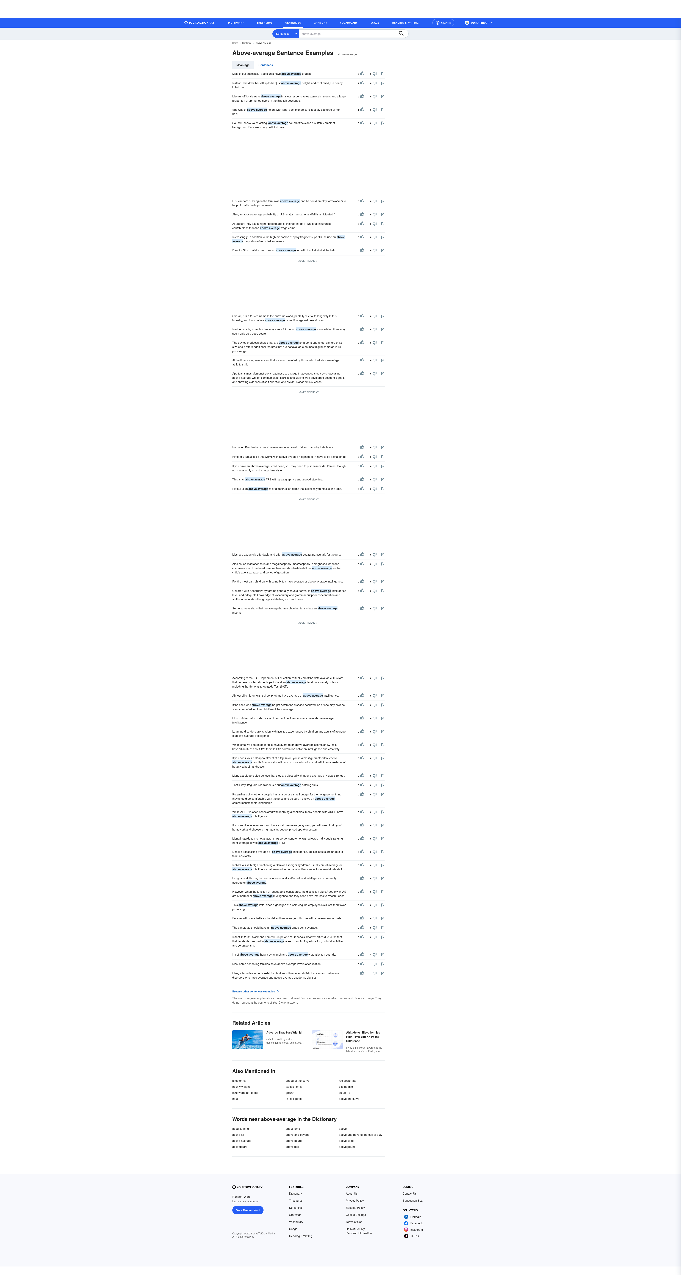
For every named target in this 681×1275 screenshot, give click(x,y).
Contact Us (410, 1193)
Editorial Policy (355, 1208)
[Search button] (403, 34)
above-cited (346, 1141)
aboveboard (239, 1147)
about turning (240, 1129)
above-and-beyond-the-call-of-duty (360, 1135)
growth (290, 1093)
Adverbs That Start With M (283, 1032)
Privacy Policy (355, 1200)
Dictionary (295, 1193)
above (343, 1129)
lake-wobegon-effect (245, 1093)
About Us (352, 1193)
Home (235, 42)
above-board (294, 1141)
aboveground (347, 1147)
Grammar (295, 1215)
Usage (293, 1229)
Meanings (243, 65)
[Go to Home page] (199, 22)
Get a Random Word (248, 1210)
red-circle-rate (347, 1081)
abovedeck (293, 1147)
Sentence (246, 42)
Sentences (282, 34)
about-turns (293, 1129)
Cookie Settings (356, 1215)
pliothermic (346, 1087)
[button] (443, 22)
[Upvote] (362, 74)
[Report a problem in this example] (382, 74)
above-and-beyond (297, 1135)
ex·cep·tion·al (294, 1087)
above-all (238, 1135)
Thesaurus (296, 1200)
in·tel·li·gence (294, 1099)
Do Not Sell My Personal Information (359, 1231)
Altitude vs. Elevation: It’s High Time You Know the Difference (363, 1036)
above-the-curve (349, 1099)
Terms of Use (354, 1222)
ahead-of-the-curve (297, 1081)
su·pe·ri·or (345, 1093)
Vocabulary (296, 1222)
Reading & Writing (300, 1236)
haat (235, 1099)
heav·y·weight (241, 1087)
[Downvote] (374, 74)
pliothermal (239, 1081)
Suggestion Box (413, 1200)
